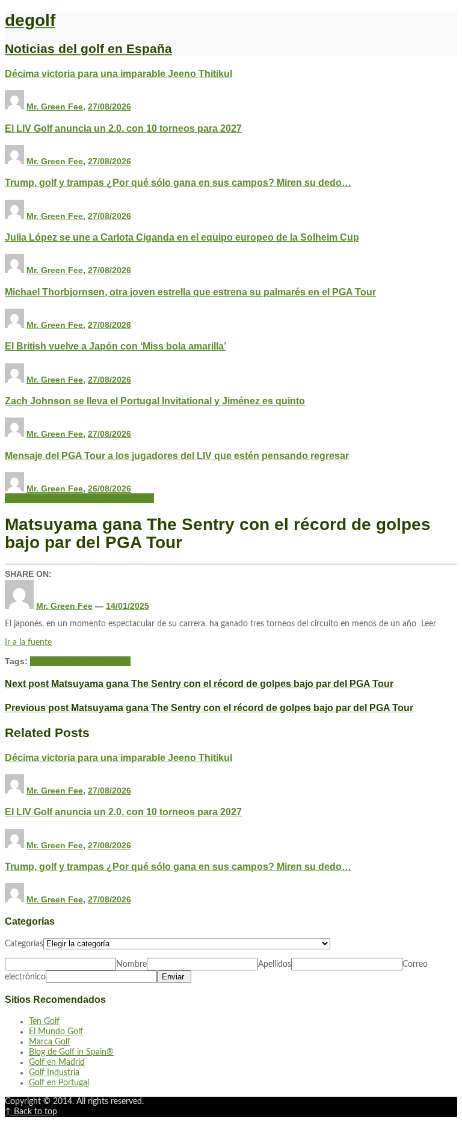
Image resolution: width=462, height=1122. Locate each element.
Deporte (61, 661)
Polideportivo (129, 498)
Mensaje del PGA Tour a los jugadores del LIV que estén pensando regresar (177, 455)
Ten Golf (44, 1021)
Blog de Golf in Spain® (71, 1052)
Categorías (24, 944)
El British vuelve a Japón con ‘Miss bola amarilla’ (115, 346)
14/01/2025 (127, 606)
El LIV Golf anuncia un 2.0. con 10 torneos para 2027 (123, 128)
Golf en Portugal (59, 1083)
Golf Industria (54, 1072)
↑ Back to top (31, 1112)
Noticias (91, 661)
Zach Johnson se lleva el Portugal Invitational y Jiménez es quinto (155, 400)
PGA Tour (87, 498)
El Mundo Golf (56, 1032)
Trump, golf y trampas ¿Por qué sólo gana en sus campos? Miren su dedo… (178, 182)
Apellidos (274, 964)
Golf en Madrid (57, 1062)
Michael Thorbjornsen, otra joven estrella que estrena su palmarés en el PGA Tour (190, 291)
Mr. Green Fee (54, 106)
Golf (12, 498)
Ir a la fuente (28, 642)
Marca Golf (49, 1042)
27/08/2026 (109, 106)
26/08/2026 (109, 488)
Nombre (131, 964)
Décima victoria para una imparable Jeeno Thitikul (118, 73)
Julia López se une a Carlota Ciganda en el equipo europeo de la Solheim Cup (182, 237)
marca (118, 661)
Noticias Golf (44, 498)
